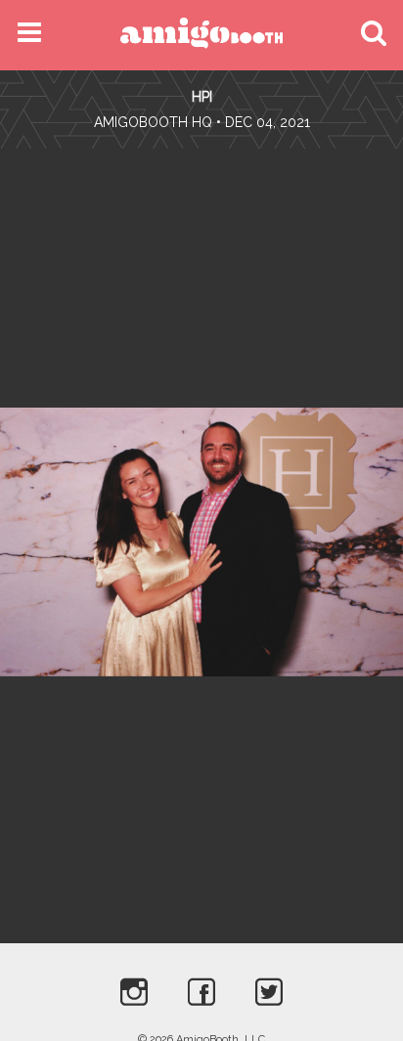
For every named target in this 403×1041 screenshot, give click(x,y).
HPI (202, 97)
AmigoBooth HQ (153, 122)
